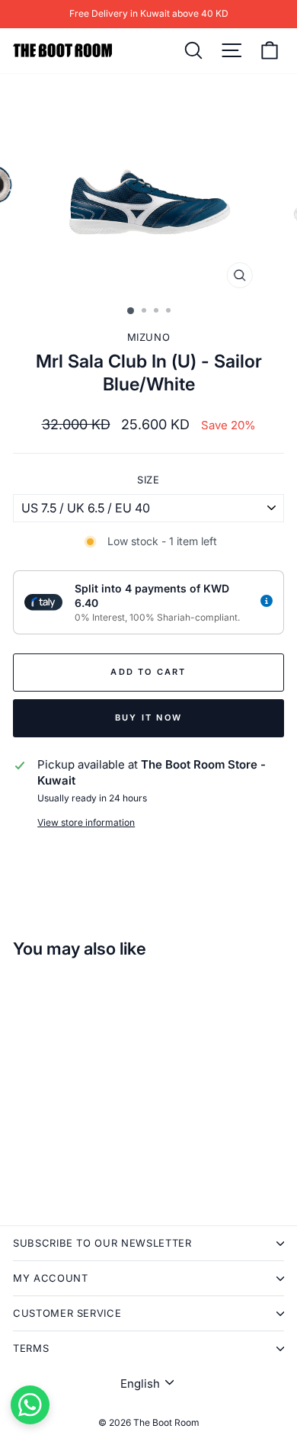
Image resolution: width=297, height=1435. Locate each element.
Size (148, 480)
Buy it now (148, 717)
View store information (86, 822)
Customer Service (67, 1313)
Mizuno (149, 337)
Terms (31, 1348)
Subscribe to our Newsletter (102, 1243)
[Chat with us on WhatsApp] (30, 1404)
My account (50, 1278)
